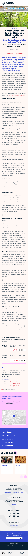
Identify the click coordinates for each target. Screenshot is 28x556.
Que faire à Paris (11, 553)
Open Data (4, 548)
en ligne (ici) (12, 382)
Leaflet (14, 424)
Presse (23, 545)
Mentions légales (14, 543)
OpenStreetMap (21, 424)
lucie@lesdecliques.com (17, 386)
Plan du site (23, 548)
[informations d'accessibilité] (18, 350)
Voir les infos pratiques (14, 53)
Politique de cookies (13, 548)
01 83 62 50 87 (16, 384)
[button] (14, 416)
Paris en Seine (22, 553)
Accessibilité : (12, 545)
